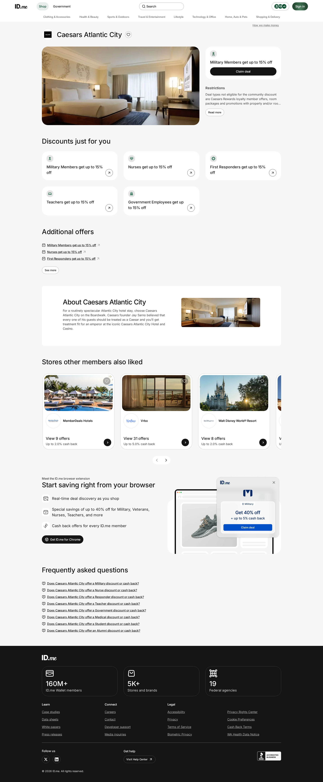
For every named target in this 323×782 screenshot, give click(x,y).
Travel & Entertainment (151, 16)
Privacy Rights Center (242, 712)
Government (61, 6)
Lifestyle (179, 16)
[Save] (106, 381)
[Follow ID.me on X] (46, 759)
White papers (51, 727)
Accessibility (176, 712)
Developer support (118, 727)
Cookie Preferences (241, 719)
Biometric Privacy (179, 734)
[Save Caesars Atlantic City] (128, 34)
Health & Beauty (89, 16)
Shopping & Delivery (268, 16)
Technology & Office (204, 16)
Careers (110, 712)
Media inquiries (115, 734)
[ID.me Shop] (23, 6)
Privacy (172, 719)
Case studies (51, 712)
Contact (110, 719)
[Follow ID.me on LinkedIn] (57, 759)
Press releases (52, 734)
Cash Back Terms (239, 727)
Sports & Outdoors (118, 16)
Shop (42, 6)
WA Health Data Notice (243, 734)
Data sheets (50, 719)
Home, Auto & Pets (236, 16)
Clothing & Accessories (56, 16)
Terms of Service (179, 727)
